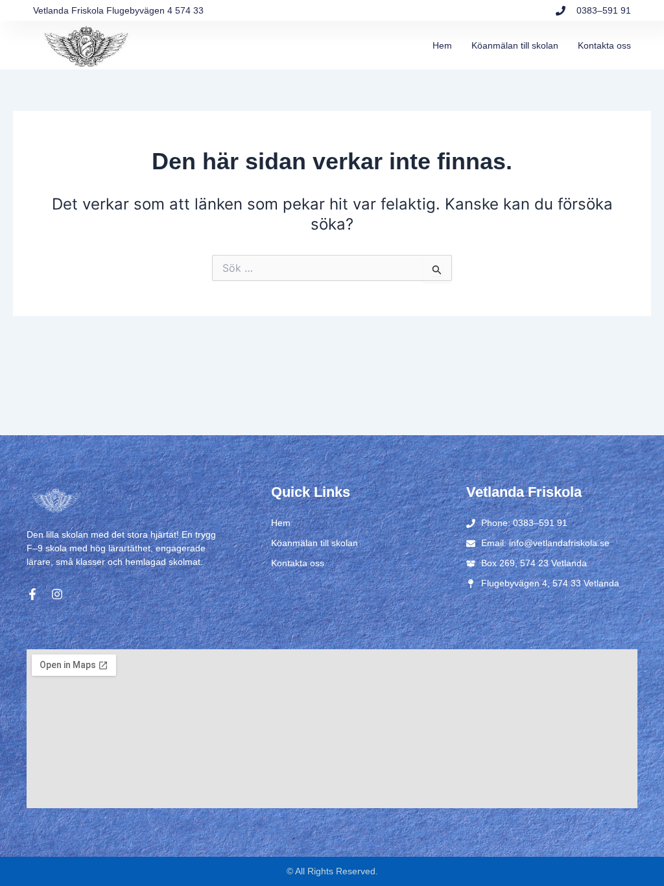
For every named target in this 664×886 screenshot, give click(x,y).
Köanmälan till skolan (514, 45)
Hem (442, 45)
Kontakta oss (604, 45)
